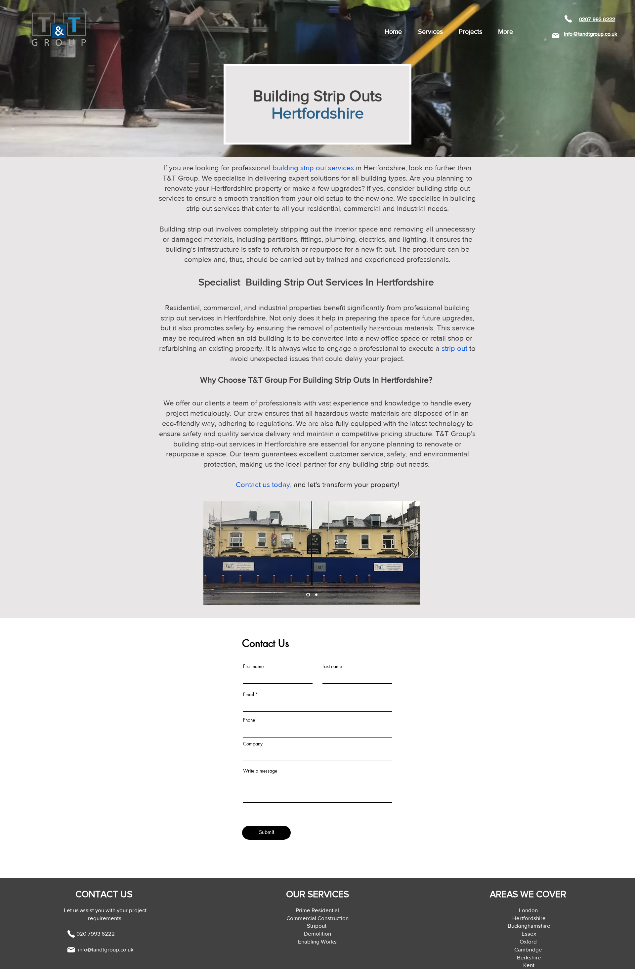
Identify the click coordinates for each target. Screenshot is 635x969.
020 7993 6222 (95, 933)
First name (253, 666)
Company (253, 743)
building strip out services (313, 168)
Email (248, 694)
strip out (454, 348)
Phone (249, 720)
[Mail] (555, 35)
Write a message (260, 771)
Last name (332, 666)
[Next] (411, 553)
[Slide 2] (316, 594)
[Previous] (213, 553)
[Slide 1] (307, 594)
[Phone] (568, 19)
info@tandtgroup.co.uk (106, 949)
